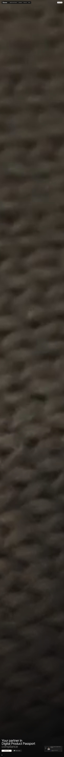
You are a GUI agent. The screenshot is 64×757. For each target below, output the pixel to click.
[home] (4, 2)
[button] (25, 2)
